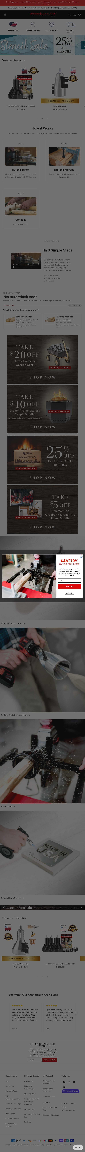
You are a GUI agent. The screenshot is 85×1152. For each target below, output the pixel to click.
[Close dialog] (81, 556)
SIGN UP (69, 586)
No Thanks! (69, 593)
